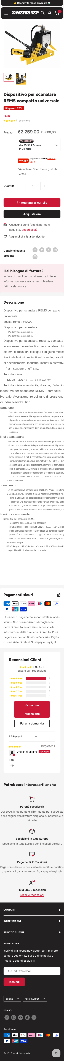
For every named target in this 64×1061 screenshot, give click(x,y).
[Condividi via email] (55, 249)
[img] (15, 746)
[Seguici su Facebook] (6, 1017)
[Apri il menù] (6, 13)
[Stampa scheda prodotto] (35, 256)
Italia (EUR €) (32, 998)
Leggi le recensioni (32, 895)
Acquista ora (32, 214)
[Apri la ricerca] (43, 13)
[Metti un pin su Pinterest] (41, 249)
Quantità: (9, 186)
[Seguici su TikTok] (27, 1017)
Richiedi (14, 982)
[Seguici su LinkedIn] (33, 1017)
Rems (7, 115)
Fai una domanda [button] (32, 723)
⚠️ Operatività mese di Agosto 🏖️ (32, 2)
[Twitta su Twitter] (48, 249)
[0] (57, 13)
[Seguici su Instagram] (13, 1017)
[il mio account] (49, 13)
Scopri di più (30, 229)
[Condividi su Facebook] (35, 249)
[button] (10, 120)
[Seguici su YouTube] (20, 1017)
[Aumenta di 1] (44, 186)
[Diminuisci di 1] (21, 186)
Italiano (9, 998)
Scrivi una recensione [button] (32, 709)
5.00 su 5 (38, 667)
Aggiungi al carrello (34, 202)
